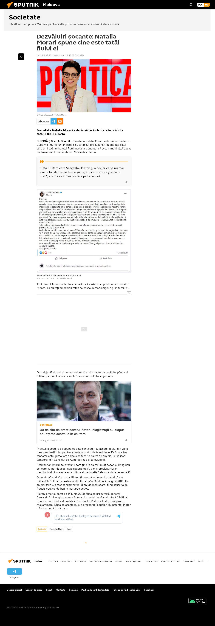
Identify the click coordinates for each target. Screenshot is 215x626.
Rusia (118, 561)
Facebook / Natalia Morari (56, 115)
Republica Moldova (101, 561)
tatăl (69, 529)
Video (201, 561)
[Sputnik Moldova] (24, 8)
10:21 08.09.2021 (45, 55)
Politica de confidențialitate (95, 589)
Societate (46, 425)
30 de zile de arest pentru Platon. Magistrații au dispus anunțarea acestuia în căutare (82, 432)
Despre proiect (14, 589)
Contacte (60, 589)
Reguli (49, 589)
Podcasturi (151, 561)
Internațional (133, 561)
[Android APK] (197, 601)
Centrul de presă (34, 589)
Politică (53, 561)
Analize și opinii (170, 561)
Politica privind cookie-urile (127, 589)
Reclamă (73, 589)
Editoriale (188, 561)
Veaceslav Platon (57, 529)
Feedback (149, 589)
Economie (81, 561)
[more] (126, 182)
